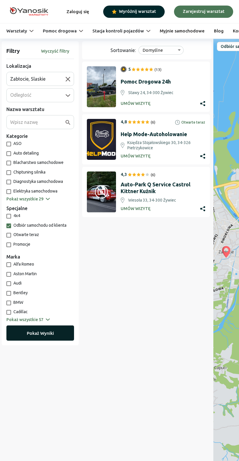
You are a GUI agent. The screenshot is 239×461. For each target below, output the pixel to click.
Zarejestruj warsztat (203, 11)
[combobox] (38, 79)
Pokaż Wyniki (40, 333)
